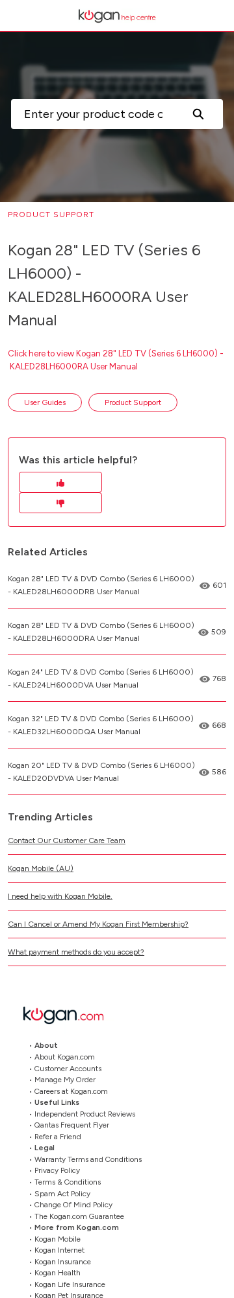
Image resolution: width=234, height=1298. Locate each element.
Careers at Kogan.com (71, 1091)
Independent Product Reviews (84, 1113)
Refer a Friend (57, 1136)
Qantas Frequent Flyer (71, 1125)
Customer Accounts (67, 1068)
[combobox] (92, 114)
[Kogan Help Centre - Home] (117, 15)
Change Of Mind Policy (73, 1204)
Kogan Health (57, 1272)
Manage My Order (65, 1079)
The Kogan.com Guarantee (79, 1216)
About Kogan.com (64, 1056)
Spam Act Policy (62, 1193)
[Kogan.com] (70, 1015)
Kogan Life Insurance (69, 1284)
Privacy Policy (57, 1170)
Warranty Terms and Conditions (88, 1159)
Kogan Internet (59, 1250)
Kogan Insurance (62, 1261)
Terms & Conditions (67, 1182)
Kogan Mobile (57, 1239)
